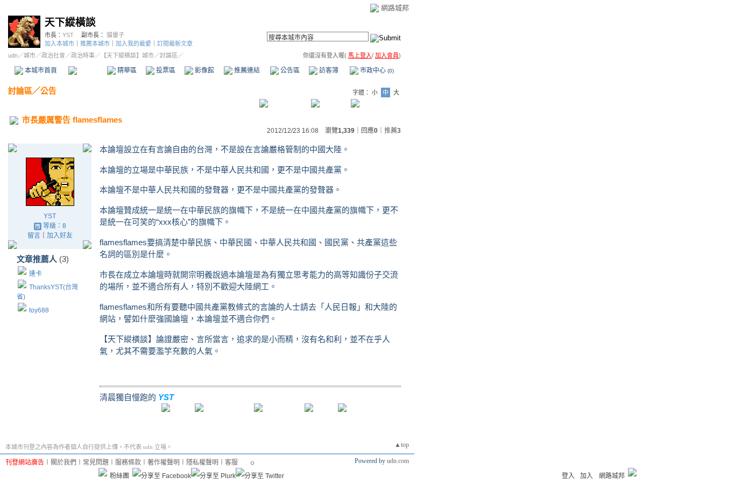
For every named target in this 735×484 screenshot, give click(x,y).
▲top (401, 445)
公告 (48, 90)
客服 (231, 462)
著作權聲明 (163, 462)
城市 (30, 55)
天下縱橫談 (70, 22)
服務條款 (128, 462)
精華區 (126, 70)
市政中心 (376, 70)
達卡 (35, 273)
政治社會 (53, 55)
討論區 (87, 70)
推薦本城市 (95, 43)
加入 (586, 476)
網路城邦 (395, 8)
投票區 (164, 70)
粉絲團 (119, 476)
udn (13, 55)
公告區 (289, 70)
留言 (33, 235)
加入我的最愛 (133, 43)
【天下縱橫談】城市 (127, 55)
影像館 (203, 70)
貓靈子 (115, 35)
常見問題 (96, 462)
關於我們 (63, 462)
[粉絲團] (102, 472)
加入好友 (60, 235)
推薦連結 (246, 70)
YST (68, 35)
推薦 (392, 130)
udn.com (398, 461)
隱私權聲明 (202, 462)
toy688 (39, 310)
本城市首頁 (40, 70)
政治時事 (83, 55)
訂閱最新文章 (175, 43)
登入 (568, 476)
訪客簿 (327, 70)
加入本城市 (59, 43)
